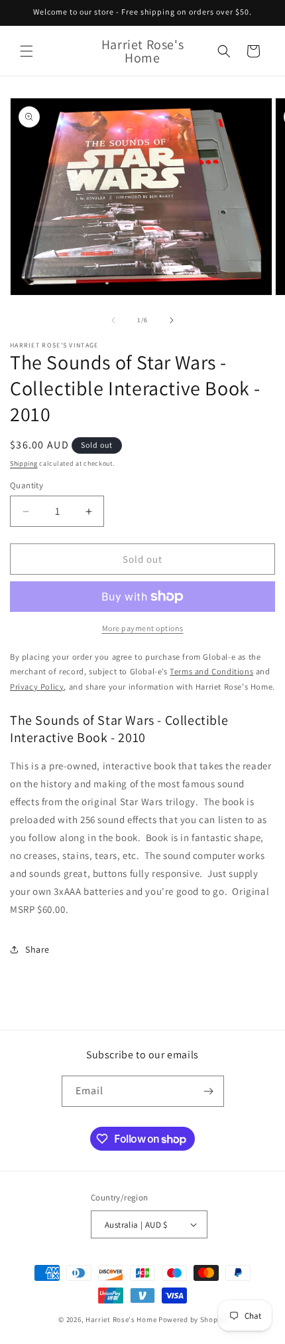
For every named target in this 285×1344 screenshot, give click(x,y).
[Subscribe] (208, 1091)
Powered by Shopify (192, 1319)
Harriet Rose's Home (121, 1319)
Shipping (24, 463)
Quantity (26, 485)
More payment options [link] (143, 628)
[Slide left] (113, 320)
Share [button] (37, 949)
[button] (26, 51)
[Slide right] (171, 320)
